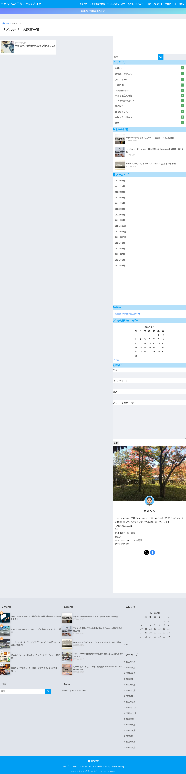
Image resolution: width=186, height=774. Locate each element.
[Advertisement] (149, 36)
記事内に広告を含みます (93, 11)
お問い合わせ (85, 767)
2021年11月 (120, 232)
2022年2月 (120, 215)
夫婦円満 (83, 4)
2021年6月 (120, 260)
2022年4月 (120, 203)
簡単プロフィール (70, 767)
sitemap (107, 767)
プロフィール (171, 4)
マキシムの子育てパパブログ (21, 4)
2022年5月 (120, 197)
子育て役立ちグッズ (150, 101)
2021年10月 (120, 237)
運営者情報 (97, 767)
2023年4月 (120, 181)
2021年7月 (120, 254)
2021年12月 (120, 226)
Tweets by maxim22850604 (127, 314)
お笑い (182, 4)
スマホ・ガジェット (136, 4)
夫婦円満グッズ (150, 90)
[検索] (160, 57)
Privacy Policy (118, 767)
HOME (94, 761)
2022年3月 (120, 209)
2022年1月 (120, 220)
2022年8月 (120, 186)
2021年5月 (120, 265)
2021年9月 (120, 243)
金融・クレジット (155, 4)
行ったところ (113, 4)
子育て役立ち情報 (97, 4)
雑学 (123, 4)
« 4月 (116, 360)
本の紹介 (149, 106)
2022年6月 (120, 192)
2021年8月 (120, 248)
